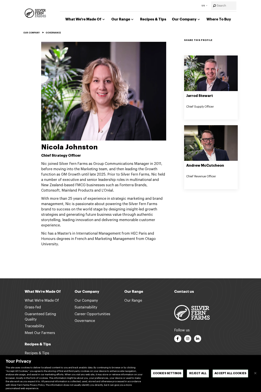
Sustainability (86, 307)
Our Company (184, 19)
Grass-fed (33, 307)
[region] (130, 373)
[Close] (255, 373)
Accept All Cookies (230, 373)
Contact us (184, 291)
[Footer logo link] (192, 312)
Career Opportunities (92, 314)
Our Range (120, 19)
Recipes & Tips (153, 19)
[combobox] (223, 5)
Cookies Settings (167, 373)
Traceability (34, 326)
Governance (85, 321)
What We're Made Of (83, 19)
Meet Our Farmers (40, 333)
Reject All (197, 373)
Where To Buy (218, 19)
